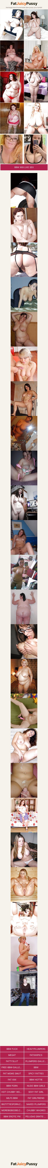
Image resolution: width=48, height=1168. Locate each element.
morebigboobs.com (12, 1110)
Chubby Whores (36, 1110)
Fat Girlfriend (36, 1098)
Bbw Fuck (12, 1049)
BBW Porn (12, 1085)
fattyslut (12, 1061)
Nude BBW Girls (36, 1085)
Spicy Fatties (36, 1073)
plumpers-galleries (36, 1061)
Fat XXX (12, 1079)
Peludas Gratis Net (36, 1116)
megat (12, 1055)
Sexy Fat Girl (36, 1092)
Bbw (36, 1067)
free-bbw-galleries (12, 1067)
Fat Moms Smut (12, 1073)
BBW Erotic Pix (12, 1116)
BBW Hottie (36, 1079)
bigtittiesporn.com (12, 1104)
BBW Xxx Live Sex (24, 167)
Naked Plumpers (36, 1104)
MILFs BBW (12, 1098)
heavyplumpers (36, 1049)
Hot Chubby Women (12, 1092)
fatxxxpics (36, 1055)
